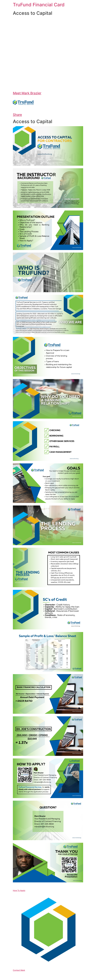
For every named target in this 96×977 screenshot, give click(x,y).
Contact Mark (19, 970)
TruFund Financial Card (39, 5)
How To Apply (19, 890)
